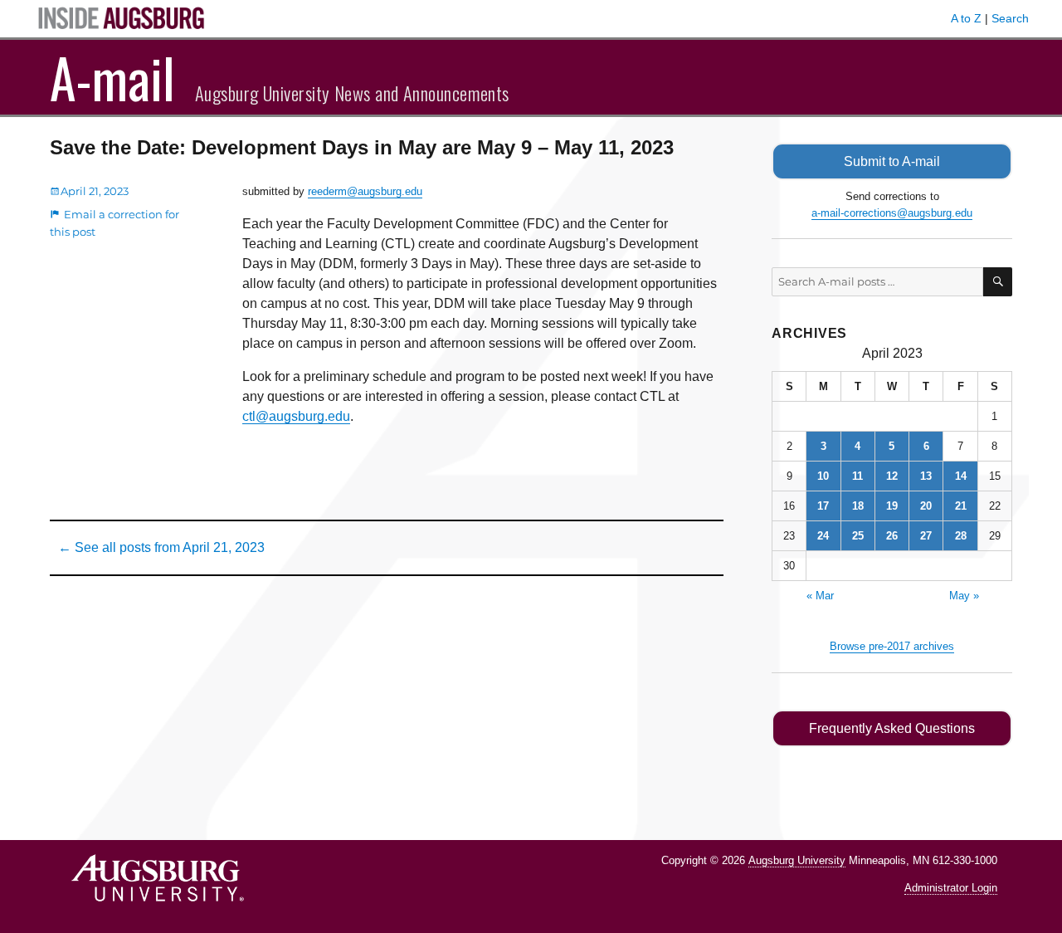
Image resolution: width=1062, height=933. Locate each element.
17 (823, 506)
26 (892, 536)
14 (961, 476)
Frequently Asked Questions (892, 728)
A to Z (966, 18)
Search (1010, 18)
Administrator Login (950, 888)
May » (964, 595)
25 (858, 536)
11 (857, 476)
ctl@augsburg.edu (296, 416)
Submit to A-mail (892, 161)
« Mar (820, 595)
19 (892, 506)
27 (926, 536)
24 (823, 536)
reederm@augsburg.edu (365, 191)
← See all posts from (161, 547)
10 (823, 476)
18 (858, 506)
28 (961, 536)
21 (961, 506)
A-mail (112, 77)
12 (892, 476)
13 (926, 476)
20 (926, 506)
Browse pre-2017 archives (892, 646)
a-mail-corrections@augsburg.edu (891, 213)
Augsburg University (796, 860)
